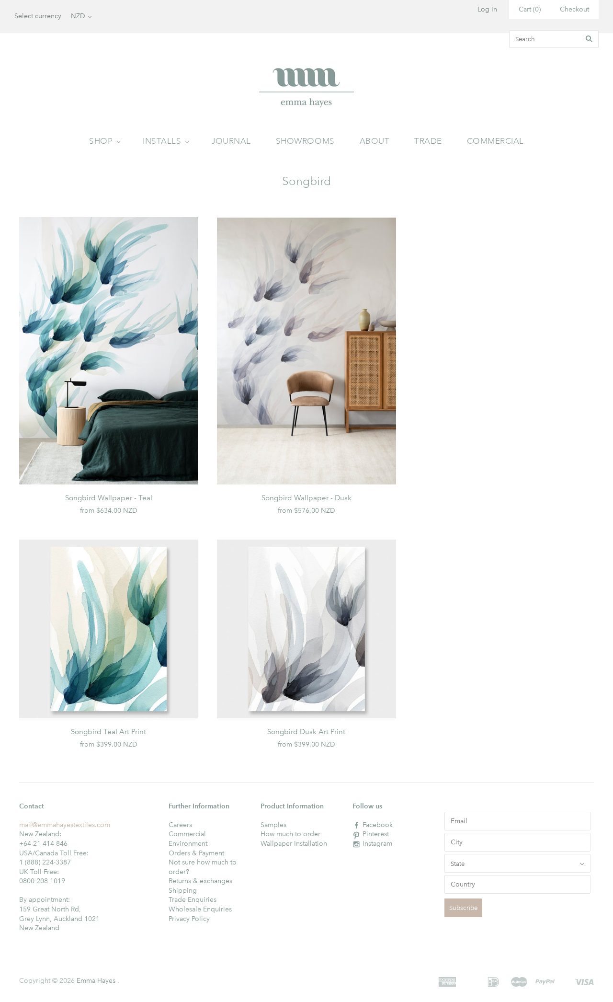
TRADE (428, 141)
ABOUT (375, 141)
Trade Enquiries (192, 900)
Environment (188, 844)
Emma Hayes (96, 981)
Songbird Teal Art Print (108, 731)
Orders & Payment (196, 853)
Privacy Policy (189, 919)
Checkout (574, 9)
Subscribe (463, 907)
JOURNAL (231, 141)
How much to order (290, 834)
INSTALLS (162, 141)
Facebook (378, 825)
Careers (180, 825)
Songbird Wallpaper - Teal (108, 498)
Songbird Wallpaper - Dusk (306, 498)
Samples (273, 825)
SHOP (101, 141)
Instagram (377, 844)
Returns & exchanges (200, 881)
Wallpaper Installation (294, 844)
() (530, 9)
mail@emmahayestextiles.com (64, 825)
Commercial (187, 834)
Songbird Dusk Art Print (306, 731)
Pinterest (376, 834)
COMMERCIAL (495, 141)
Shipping (183, 891)
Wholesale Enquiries (200, 909)
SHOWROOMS (305, 141)
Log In (487, 9)
